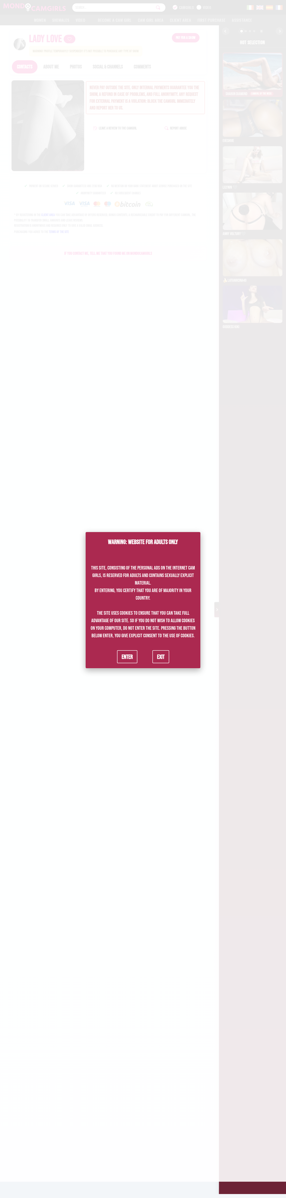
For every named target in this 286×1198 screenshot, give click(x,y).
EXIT (161, 656)
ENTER (127, 656)
